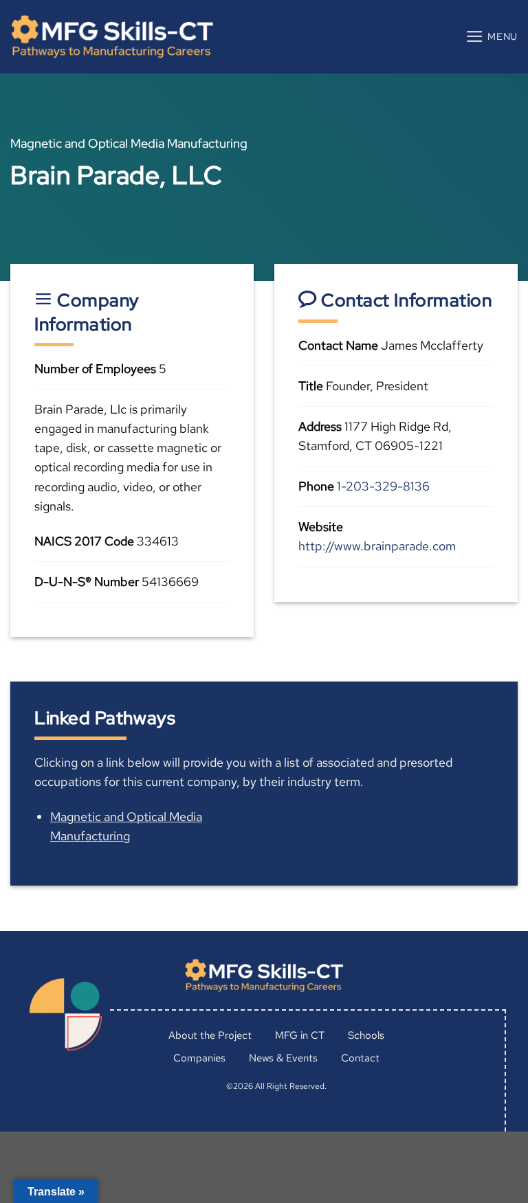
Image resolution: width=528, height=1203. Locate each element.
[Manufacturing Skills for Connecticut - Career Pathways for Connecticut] (112, 37)
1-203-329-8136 (383, 486)
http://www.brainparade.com (377, 546)
